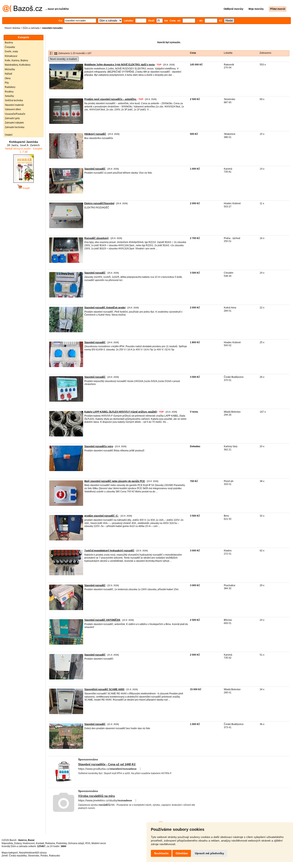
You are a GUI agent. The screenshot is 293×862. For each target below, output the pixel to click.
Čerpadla (10, 47)
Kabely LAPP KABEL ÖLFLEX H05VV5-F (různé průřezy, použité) (120, 411)
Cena (193, 53)
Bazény (9, 42)
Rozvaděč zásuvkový (96, 238)
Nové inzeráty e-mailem (63, 58)
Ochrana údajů (76, 843)
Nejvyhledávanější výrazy (33, 852)
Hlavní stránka (12, 28)
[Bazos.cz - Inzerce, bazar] (22, 11)
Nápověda (7, 843)
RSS (87, 843)
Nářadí (8, 73)
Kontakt (40, 843)
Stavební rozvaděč (94, 168)
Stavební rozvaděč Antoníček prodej (104, 307)
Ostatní (8, 134)
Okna (8, 78)
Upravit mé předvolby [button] (209, 853)
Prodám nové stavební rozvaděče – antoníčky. (110, 99)
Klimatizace (11, 56)
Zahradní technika (14, 127)
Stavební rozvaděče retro (98, 446)
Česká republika (18, 855)
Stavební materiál (14, 105)
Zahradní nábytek (14, 122)
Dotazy (18, 843)
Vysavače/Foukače (15, 114)
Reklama (50, 843)
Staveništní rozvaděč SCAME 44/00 (104, 689)
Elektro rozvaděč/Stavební (99, 203)
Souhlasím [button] (161, 853)
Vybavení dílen (13, 109)
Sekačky (9, 96)
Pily (7, 82)
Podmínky (61, 843)
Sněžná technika (14, 100)
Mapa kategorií (10, 852)
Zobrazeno (265, 53)
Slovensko (33, 855)
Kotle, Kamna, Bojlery (16, 60)
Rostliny (9, 91)
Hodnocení (29, 843)
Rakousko (54, 855)
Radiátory (10, 87)
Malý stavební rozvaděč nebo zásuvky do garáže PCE (114, 481)
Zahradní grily (12, 118)
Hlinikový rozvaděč (95, 134)
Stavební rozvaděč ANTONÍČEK (102, 620)
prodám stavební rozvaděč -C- (101, 515)
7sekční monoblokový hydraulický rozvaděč (109, 550)
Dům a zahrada (31, 28)
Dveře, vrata (11, 51)
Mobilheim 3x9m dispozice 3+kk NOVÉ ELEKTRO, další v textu (119, 64)
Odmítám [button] (182, 853)
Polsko (44, 855)
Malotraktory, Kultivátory (17, 64)
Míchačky (10, 69)
